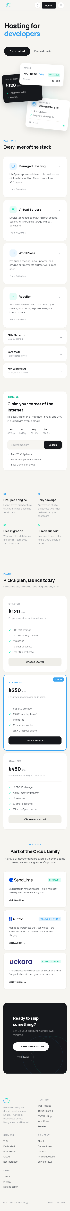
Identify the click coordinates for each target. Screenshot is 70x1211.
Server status (45, 1161)
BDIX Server (9, 1151)
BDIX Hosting (45, 1116)
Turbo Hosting (45, 1110)
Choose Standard (35, 740)
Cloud (6, 1156)
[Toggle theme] (37, 5)
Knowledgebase (46, 1156)
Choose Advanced (35, 819)
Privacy (7, 1181)
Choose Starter (35, 661)
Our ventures (45, 1146)
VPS (5, 1141)
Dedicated (9, 1146)
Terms (6, 1176)
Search (53, 444)
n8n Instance (10, 1161)
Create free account (31, 1046)
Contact (42, 1151)
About (41, 1141)
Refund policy (10, 1186)
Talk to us (23, 1057)
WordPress (43, 1121)
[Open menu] (61, 5)
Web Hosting (44, 1105)
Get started (17, 51)
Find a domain (45, 51)
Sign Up (49, 5)
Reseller (42, 1126)
